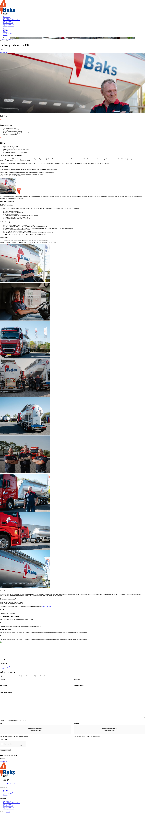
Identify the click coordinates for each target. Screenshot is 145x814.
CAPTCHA (3, 739)
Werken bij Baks (7, 33)
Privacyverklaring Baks (9, 792)
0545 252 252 (5, 668)
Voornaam (2, 679)
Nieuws (5, 32)
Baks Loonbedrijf (8, 23)
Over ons (5, 30)
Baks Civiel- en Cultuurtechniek (11, 20)
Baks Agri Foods (7, 18)
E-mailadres (3, 685)
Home (5, 29)
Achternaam (77, 679)
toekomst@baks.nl (7, 667)
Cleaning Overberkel (8, 26)
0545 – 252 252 (46, 606)
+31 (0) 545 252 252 (10, 783)
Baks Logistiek (7, 21)
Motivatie (76, 723)
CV (1, 723)
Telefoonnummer (79, 685)
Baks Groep (6, 17)
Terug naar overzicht (7, 39)
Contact (5, 35)
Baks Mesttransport (8, 24)
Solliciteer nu (3, 52)
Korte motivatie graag (6, 692)
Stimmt (8, 812)
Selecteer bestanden (36, 730)
